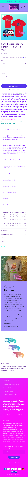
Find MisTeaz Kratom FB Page (10, 394)
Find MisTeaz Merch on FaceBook (11, 384)
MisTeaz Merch (11, 474)
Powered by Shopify (18, 474)
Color (2, 67)
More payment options (14, 89)
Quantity (3, 73)
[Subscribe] (23, 452)
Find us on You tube (8, 391)
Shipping (2, 55)
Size (2, 60)
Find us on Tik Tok (7, 388)
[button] (3, 7)
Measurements (9, 210)
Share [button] (4, 246)
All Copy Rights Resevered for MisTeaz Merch (13, 414)
